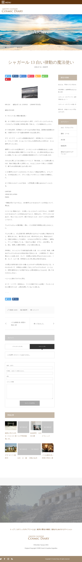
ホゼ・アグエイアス (67, 127)
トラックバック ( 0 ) (17, 346)
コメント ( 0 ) (42, 346)
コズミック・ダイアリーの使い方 (67, 104)
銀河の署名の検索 (43, 529)
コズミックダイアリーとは (25, 529)
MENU (8, 2)
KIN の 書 (22, 458)
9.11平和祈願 (22, 436)
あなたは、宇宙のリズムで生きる (67, 84)
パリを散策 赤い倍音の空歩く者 (18, 324)
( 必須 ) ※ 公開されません (15, 370)
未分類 (63, 139)
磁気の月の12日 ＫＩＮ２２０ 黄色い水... (11, 436)
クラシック (46, 436)
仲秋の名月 (33, 458)
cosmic (16, 310)
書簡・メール (65, 133)
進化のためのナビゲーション (67, 153)
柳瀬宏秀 (45, 67)
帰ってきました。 (39, 323)
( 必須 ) (10, 365)
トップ (12, 529)
